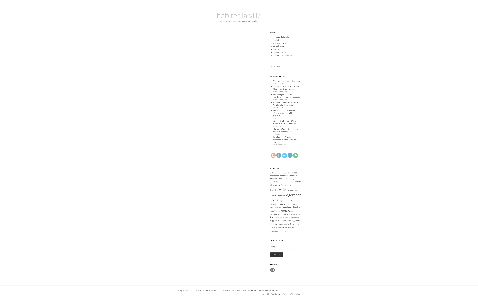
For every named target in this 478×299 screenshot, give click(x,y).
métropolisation (276, 214)
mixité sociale (275, 211)
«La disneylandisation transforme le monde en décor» (286, 95)
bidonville (290, 173)
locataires (273, 196)
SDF (289, 224)
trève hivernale (289, 227)
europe (282, 182)
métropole (287, 211)
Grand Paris (287, 185)
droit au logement (292, 179)
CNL (296, 172)
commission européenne (279, 176)
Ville (287, 231)
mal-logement (291, 204)
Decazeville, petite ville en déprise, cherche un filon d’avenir (284, 113)
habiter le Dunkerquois (283, 55)
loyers (282, 201)
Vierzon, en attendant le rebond (286, 81)
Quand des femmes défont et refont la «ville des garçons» (285, 122)
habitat (276, 40)
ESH (277, 182)
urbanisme (274, 231)
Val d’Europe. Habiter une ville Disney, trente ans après (286, 87)
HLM (282, 189)
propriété (295, 218)
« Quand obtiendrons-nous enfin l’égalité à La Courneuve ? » (287, 103)
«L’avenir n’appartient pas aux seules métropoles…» (286, 130)
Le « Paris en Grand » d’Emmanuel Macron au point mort (285, 140)
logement (281, 196)
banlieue (283, 173)
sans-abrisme (278, 46)
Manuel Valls (275, 207)
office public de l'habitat (290, 214)
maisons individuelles (278, 204)
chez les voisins (279, 52)
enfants (273, 182)
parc (300, 214)
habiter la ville (239, 15)
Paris (273, 217)
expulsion (288, 182)
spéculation (279, 227)
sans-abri (274, 224)
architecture (274, 173)
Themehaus (296, 294)
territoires (277, 49)
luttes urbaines (279, 43)
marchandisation (291, 207)
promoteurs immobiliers (284, 218)
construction (276, 178)
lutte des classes (290, 201)
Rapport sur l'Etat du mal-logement (285, 220)
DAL (284, 179)
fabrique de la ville (281, 37)
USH (281, 231)
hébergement (292, 190)
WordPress (275, 294)
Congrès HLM (294, 176)
